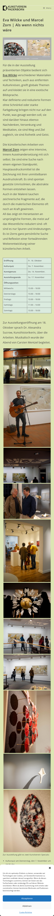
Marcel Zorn (11, 149)
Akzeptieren (27, 898)
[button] (49, 868)
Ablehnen (27, 906)
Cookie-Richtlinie (25, 912)
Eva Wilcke (10, 75)
